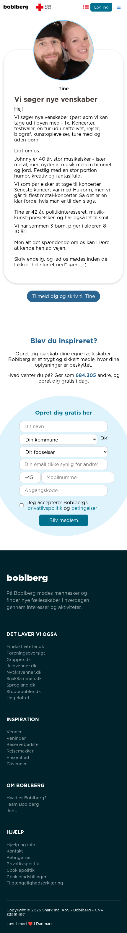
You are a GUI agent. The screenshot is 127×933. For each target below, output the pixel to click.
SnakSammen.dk (24, 678)
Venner (14, 731)
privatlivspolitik (44, 508)
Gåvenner (16, 763)
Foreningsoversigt (25, 652)
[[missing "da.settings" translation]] (86, 7)
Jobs (11, 810)
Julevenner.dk (21, 665)
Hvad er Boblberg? (26, 797)
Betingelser (18, 857)
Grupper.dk (18, 659)
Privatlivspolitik (22, 863)
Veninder (16, 738)
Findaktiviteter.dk (25, 646)
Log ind (101, 7)
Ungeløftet (18, 697)
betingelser (84, 508)
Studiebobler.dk (23, 691)
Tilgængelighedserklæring (34, 882)
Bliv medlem (63, 520)
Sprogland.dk (20, 684)
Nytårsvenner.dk (23, 672)
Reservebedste (22, 744)
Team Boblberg (22, 804)
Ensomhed (17, 757)
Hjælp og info (20, 844)
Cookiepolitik (20, 870)
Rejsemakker (20, 750)
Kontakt (14, 850)
